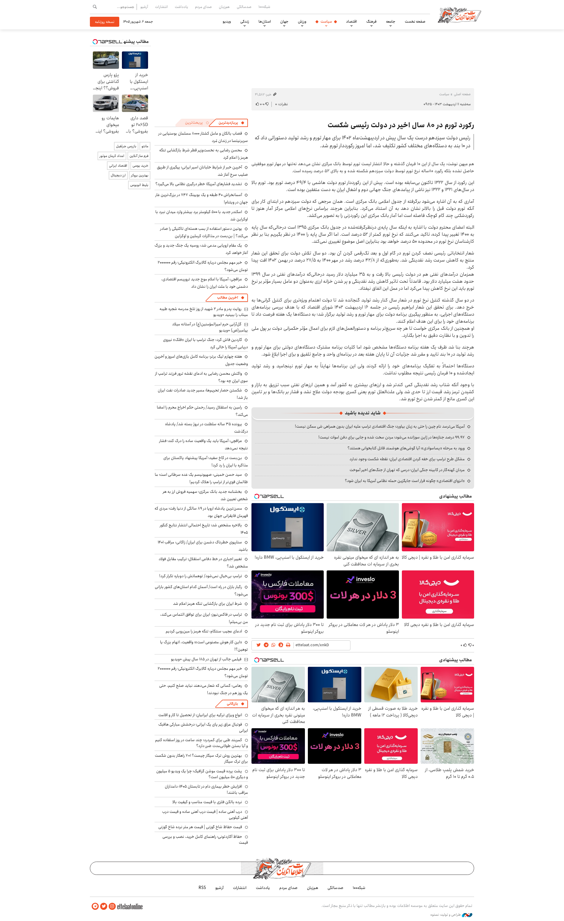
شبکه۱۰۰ (264, 7)
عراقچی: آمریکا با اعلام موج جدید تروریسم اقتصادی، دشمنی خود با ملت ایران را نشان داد (204, 283)
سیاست (326, 21)
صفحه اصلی (462, 94)
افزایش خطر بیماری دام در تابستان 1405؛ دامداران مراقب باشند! (206, 789)
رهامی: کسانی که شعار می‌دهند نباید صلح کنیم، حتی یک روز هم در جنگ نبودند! (203, 689)
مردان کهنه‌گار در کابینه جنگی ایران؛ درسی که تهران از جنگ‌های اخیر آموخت (407, 470)
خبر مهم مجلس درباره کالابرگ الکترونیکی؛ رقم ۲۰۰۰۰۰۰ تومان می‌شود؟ (203, 266)
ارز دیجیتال (118, 175)
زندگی (244, 21)
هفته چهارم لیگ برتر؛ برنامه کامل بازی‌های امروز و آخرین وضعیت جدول (201, 360)
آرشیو (144, 7)
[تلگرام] (95, 906)
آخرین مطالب (227, 297)
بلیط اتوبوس (139, 185)
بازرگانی (232, 703)
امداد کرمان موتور (112, 156)
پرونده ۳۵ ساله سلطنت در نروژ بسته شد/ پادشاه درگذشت (206, 428)
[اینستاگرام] (112, 906)
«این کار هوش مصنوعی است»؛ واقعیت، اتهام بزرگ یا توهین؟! (204, 646)
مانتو (145, 146)
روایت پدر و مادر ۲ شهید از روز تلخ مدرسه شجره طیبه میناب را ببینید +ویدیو (204, 312)
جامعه (390, 21)
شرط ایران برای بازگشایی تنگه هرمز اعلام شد (207, 603)
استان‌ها (264, 21)
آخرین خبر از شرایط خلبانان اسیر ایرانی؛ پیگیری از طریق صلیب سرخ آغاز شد (202, 171)
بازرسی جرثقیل (126, 146)
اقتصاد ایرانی (118, 165)
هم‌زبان (224, 7)
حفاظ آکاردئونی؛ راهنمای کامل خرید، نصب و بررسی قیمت (205, 839)
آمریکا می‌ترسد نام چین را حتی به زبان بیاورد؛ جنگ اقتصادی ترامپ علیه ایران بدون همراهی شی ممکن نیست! (380, 426)
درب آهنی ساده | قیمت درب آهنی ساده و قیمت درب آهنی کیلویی (205, 814)
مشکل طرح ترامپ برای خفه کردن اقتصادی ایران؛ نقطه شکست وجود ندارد (407, 459)
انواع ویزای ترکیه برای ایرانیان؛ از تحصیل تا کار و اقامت (200, 715)
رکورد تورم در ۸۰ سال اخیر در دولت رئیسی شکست (401, 125)
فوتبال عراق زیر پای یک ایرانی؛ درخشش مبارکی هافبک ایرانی (203, 727)
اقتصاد (351, 21)
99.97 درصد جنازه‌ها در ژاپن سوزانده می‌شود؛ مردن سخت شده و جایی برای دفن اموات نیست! (391, 437)
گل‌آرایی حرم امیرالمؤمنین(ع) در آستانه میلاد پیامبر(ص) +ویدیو (210, 327)
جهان (284, 21)
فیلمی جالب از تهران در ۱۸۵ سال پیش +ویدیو (206, 659)
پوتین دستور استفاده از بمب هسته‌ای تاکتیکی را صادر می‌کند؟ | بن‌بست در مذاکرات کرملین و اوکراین (204, 232)
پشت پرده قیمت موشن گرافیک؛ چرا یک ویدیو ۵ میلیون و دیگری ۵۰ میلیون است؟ (202, 774)
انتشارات (161, 7)
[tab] (231, 123)
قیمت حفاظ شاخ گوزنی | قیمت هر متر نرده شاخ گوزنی (200, 827)
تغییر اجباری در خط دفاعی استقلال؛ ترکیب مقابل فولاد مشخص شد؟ (203, 563)
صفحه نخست (415, 21)
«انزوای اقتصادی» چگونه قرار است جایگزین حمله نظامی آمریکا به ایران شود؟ (405, 481)
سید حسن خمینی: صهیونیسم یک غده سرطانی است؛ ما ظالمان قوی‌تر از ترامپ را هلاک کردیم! (201, 478)
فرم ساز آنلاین (139, 156)
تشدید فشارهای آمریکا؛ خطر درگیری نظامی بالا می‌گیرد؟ (198, 184)
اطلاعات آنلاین (459, 14)
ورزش (302, 21)
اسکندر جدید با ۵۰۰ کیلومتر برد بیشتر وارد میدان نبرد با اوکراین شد (201, 215)
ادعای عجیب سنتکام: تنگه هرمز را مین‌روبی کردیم (204, 631)
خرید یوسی (140, 165)
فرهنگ (371, 21)
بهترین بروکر (139, 175)
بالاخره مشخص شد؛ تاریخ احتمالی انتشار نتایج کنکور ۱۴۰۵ (204, 529)
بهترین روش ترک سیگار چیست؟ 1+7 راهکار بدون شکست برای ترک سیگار (201, 758)
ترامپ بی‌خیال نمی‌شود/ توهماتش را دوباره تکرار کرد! (200, 576)
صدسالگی (244, 7)
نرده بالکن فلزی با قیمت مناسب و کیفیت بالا (207, 802)
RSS (202, 888)
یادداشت (181, 7)
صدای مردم (203, 7)
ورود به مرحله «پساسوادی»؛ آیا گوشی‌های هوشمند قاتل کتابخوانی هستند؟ (406, 448)
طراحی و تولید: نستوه (446, 914)
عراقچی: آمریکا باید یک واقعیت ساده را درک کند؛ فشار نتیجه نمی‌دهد (203, 444)
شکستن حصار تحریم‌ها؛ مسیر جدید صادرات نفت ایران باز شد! (203, 394)
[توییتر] (103, 906)
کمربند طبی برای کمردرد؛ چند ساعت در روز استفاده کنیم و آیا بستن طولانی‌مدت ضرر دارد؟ (201, 743)
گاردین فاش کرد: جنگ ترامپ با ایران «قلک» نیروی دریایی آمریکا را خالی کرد (205, 343)
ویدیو (227, 21)
